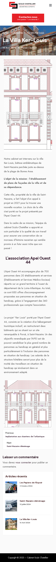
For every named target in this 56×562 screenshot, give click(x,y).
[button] (50, 5)
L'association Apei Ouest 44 (28, 260)
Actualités (18, 32)
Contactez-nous (28, 18)
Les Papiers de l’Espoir (31, 482)
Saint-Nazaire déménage (18, 444)
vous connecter (23, 462)
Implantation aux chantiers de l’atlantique (24, 434)
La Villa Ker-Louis (28, 519)
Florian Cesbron (29, 47)
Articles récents (16, 476)
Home (5, 32)
